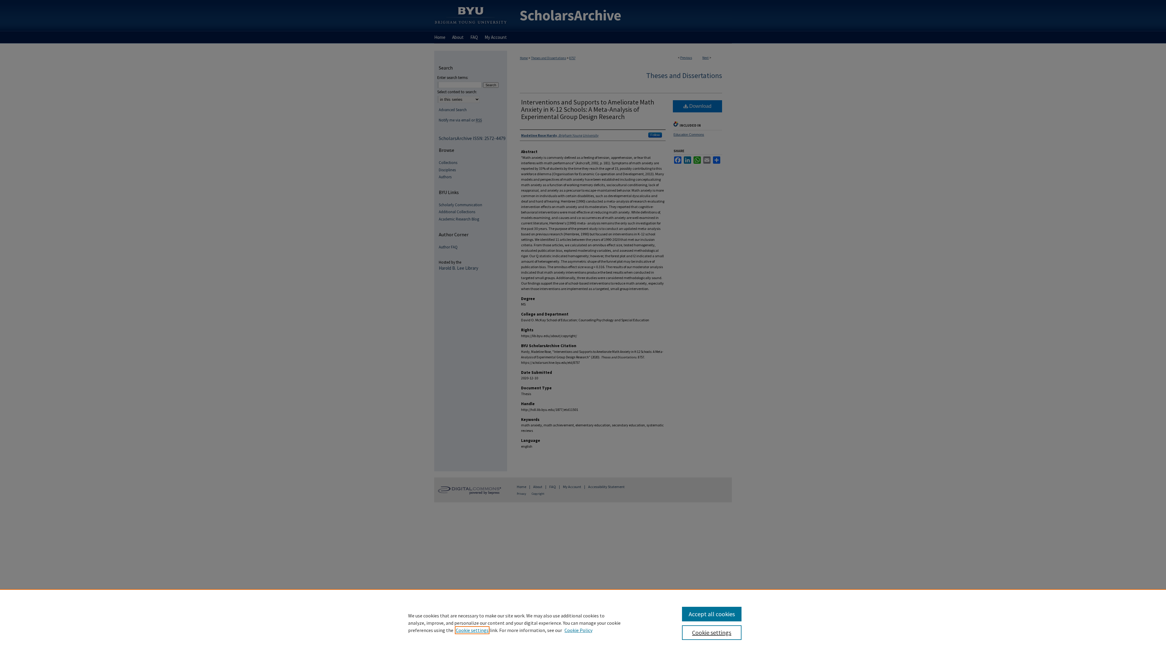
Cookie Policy (578, 630)
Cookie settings (472, 630)
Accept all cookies (712, 614)
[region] (583, 622)
